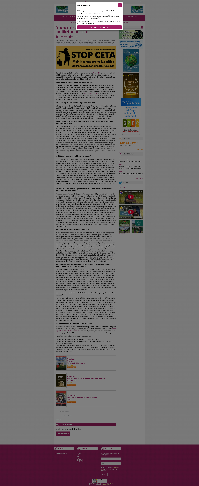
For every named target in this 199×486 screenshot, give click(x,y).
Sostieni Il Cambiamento (99, 27)
